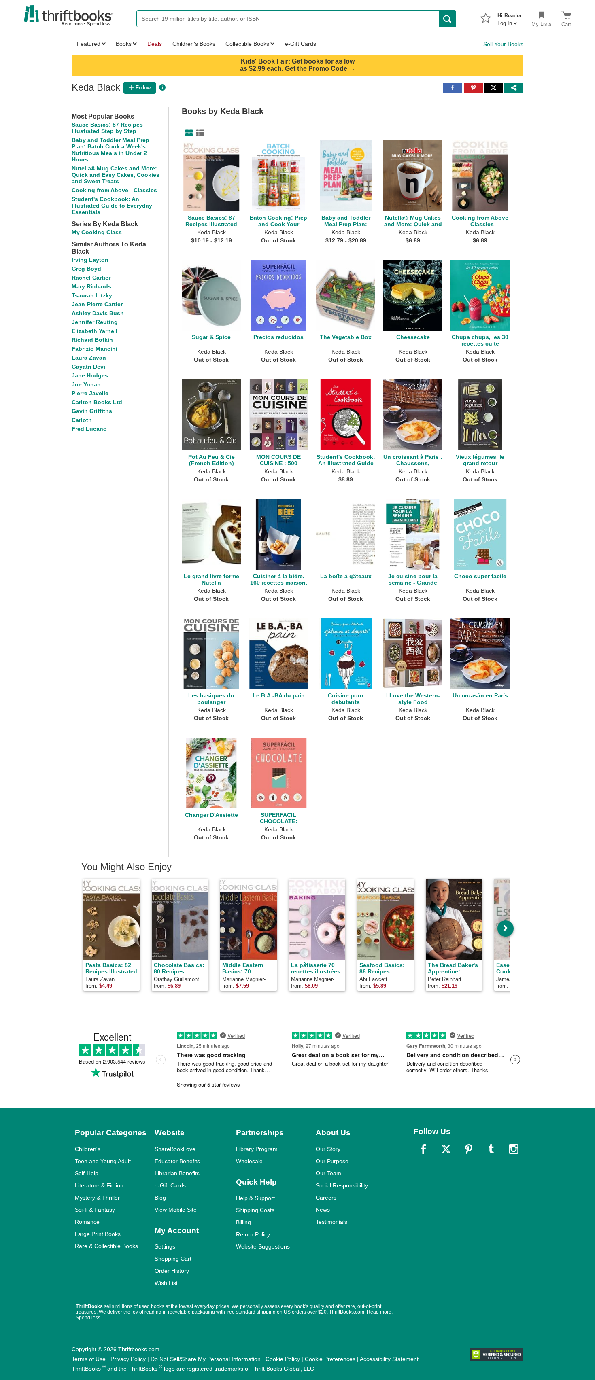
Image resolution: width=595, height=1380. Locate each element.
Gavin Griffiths (92, 411)
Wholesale (249, 1161)
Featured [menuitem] (88, 43)
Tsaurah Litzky (92, 295)
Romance (87, 1222)
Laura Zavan (89, 357)
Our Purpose (332, 1161)
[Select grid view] (187, 133)
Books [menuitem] (124, 43)
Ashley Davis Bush (98, 313)
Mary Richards (91, 286)
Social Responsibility (342, 1185)
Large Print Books (98, 1234)
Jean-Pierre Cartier (97, 304)
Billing (243, 1222)
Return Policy (253, 1234)
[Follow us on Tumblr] (491, 1149)
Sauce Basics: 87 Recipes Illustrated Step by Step (107, 127)
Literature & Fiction (99, 1185)
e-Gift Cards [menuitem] (300, 43)
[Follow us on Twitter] (446, 1149)
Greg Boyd (86, 268)
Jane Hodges (90, 375)
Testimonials (331, 1222)
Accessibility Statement (389, 1359)
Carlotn (82, 420)
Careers (326, 1197)
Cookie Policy (283, 1359)
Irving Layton (90, 259)
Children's (87, 1149)
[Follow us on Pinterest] (468, 1149)
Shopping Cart (173, 1258)
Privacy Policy (128, 1359)
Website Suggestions (263, 1246)
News (323, 1209)
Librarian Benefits (177, 1173)
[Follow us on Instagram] (513, 1149)
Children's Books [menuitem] (193, 43)
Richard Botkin (92, 340)
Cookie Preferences (330, 1359)
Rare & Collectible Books (106, 1246)
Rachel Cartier (91, 277)
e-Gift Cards (170, 1185)
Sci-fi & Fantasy (95, 1209)
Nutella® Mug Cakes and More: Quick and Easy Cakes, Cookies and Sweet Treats (115, 174)
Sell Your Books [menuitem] (503, 44)
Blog (160, 1197)
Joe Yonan (86, 384)
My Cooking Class (97, 232)
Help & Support (255, 1198)
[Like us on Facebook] (423, 1149)
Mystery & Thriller (97, 1197)
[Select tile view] (198, 133)
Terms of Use (89, 1359)
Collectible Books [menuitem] (247, 43)
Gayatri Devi (88, 366)
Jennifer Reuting (95, 322)
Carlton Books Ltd (97, 402)
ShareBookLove (175, 1149)
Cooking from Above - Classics (114, 190)
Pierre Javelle (90, 393)
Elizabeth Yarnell (94, 331)
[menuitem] (509, 17)
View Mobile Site (176, 1209)
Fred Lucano (89, 429)
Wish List (166, 1283)
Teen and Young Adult (103, 1161)
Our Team (328, 1173)
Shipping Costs (255, 1210)
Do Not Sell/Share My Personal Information (206, 1359)
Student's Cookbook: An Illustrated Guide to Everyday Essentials (112, 205)
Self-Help (86, 1173)
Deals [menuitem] (154, 43)
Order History (172, 1271)
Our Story (328, 1149)
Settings (165, 1246)
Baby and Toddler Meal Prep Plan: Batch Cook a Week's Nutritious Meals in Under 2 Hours (110, 150)
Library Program (257, 1149)
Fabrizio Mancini (94, 349)
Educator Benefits (177, 1161)
